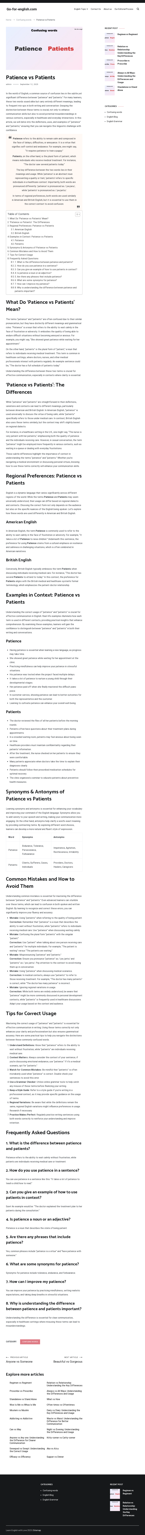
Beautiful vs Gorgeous (67, 1359)
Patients (19, 244)
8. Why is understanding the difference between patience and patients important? (46, 289)
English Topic (80, 9)
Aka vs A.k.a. (53, 1448)
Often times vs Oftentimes (61, 1404)
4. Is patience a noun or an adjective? (33, 273)
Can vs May (15, 1429)
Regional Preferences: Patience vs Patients (32, 225)
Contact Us (96, 9)
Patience (19, 240)
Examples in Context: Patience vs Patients (31, 236)
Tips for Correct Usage (21, 254)
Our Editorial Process (124, 9)
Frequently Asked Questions (24, 258)
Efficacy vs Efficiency (20, 1456)
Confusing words (30, 1342)
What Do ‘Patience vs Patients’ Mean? (29, 218)
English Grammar (114, 121)
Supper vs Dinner (55, 1456)
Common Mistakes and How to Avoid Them (31, 251)
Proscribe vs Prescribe (21, 1391)
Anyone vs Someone (19, 1359)
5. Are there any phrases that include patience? (38, 276)
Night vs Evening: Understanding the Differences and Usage (63, 1430)
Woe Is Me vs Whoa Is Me (23, 1404)
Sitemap (37, 1530)
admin (9, 84)
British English (22, 233)
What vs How (53, 1399)
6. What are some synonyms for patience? (36, 280)
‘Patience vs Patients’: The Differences (30, 222)
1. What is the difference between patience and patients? (44, 262)
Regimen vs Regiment (21, 1382)
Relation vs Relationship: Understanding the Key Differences (64, 1384)
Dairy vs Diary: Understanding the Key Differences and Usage (63, 1411)
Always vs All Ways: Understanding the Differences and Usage (64, 1392)
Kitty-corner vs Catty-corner (61, 1437)
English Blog (112, 117)
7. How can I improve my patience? (32, 284)
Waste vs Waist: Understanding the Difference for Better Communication (64, 1421)
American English (23, 229)
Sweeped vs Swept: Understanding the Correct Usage (27, 1450)
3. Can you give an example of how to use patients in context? (46, 269)
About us (108, 9)
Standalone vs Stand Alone (23, 1399)
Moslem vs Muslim (19, 1410)
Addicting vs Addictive (21, 1418)
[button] (76, 214)
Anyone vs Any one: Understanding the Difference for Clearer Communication (27, 1440)
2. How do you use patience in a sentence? (36, 265)
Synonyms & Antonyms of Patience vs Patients (34, 247)
